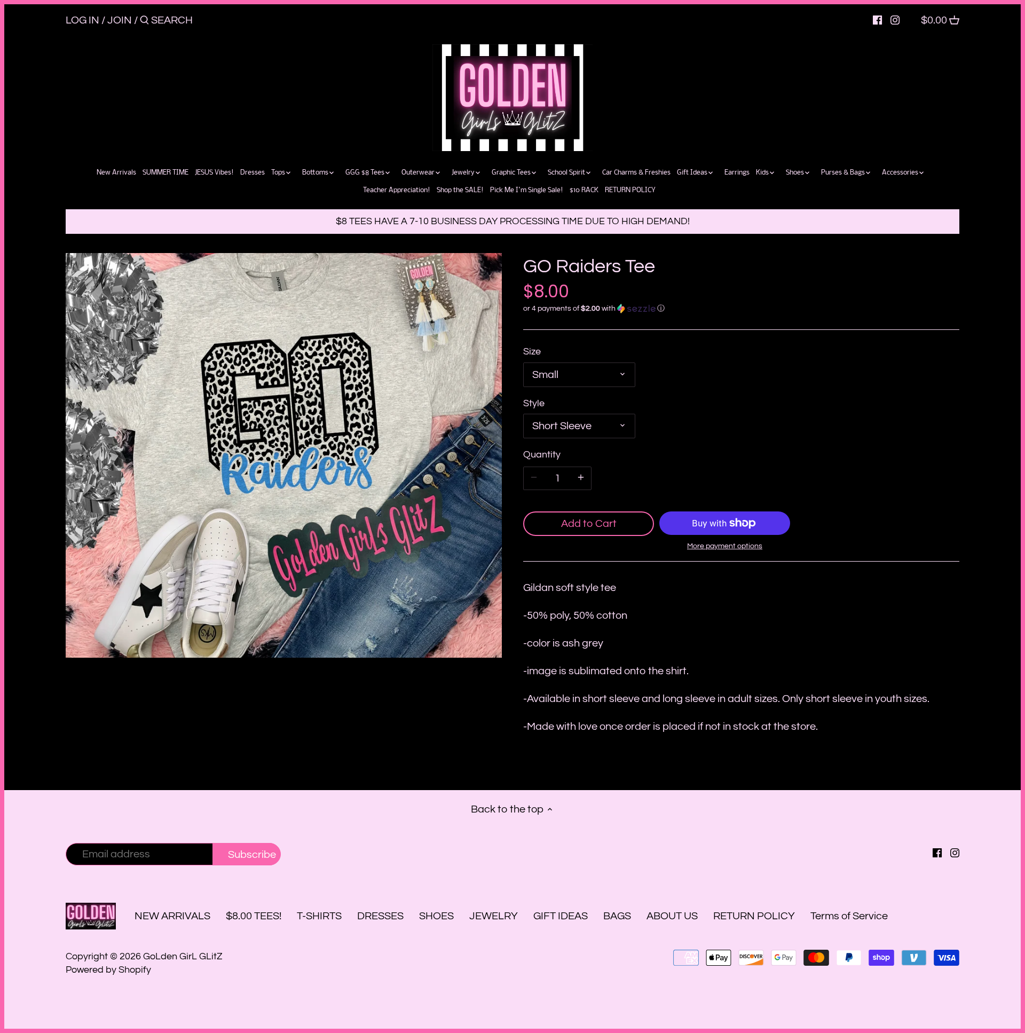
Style (534, 403)
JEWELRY (493, 916)
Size (532, 351)
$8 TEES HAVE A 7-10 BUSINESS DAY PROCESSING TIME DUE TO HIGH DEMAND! (513, 221)
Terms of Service (849, 916)
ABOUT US (672, 916)
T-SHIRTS (319, 916)
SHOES (436, 916)
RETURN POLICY (754, 916)
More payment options (724, 546)
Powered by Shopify (108, 970)
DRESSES (380, 916)
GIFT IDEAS (560, 916)
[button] (741, 308)
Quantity (542, 455)
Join (119, 20)
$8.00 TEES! (254, 916)
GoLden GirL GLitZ (183, 956)
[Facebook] (877, 20)
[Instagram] (895, 20)
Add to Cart (589, 523)
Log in (82, 20)
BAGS (617, 916)
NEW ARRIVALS (172, 916)
